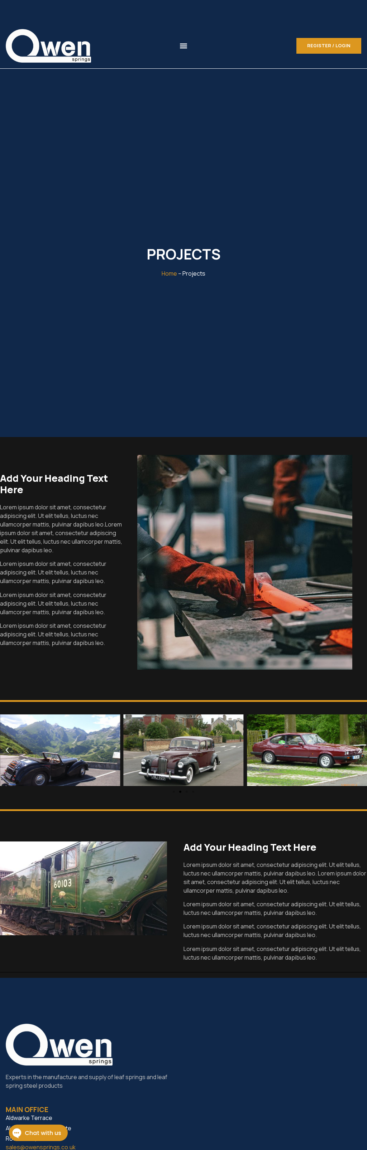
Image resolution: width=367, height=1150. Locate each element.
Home (169, 273)
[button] (184, 46)
